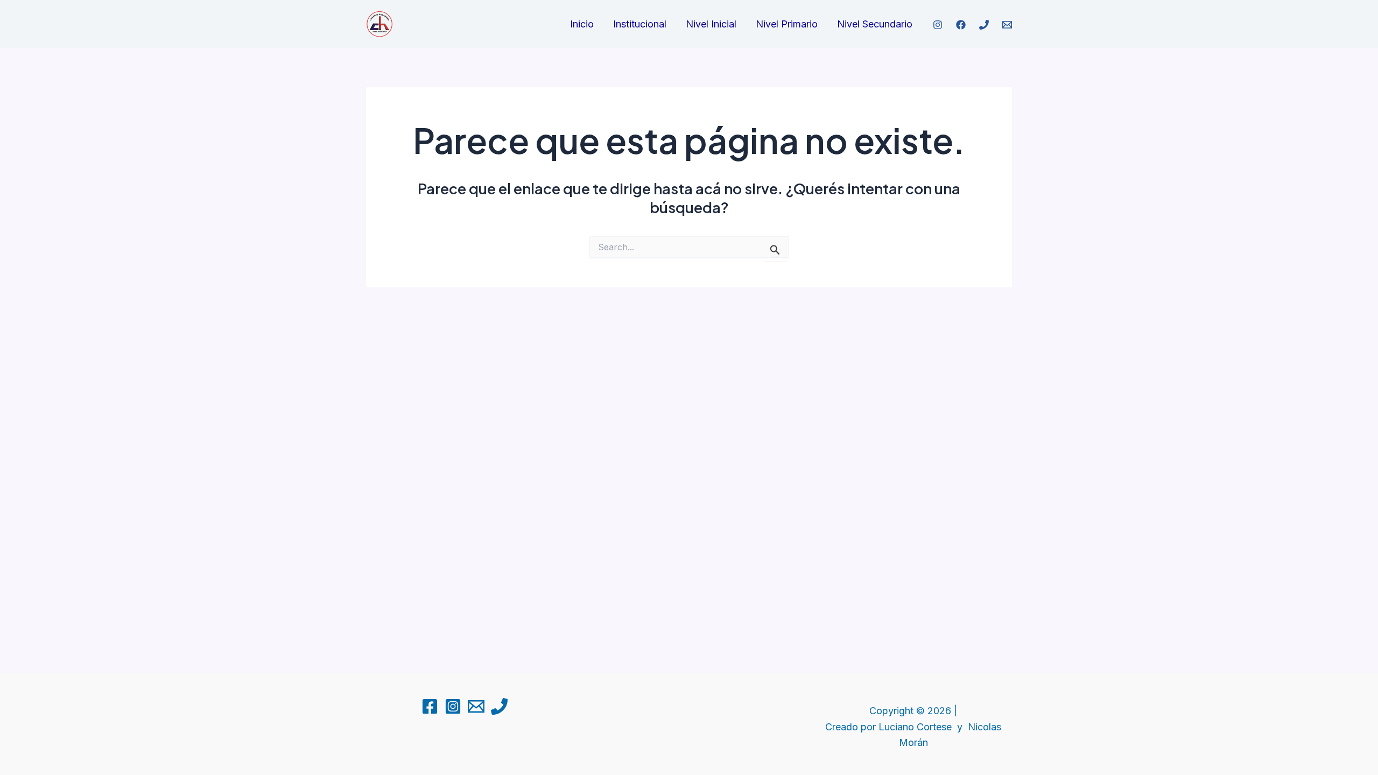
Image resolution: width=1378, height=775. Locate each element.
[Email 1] (476, 706)
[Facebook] (961, 25)
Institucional (639, 24)
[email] (1007, 25)
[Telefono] (984, 25)
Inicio (582, 24)
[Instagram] (453, 706)
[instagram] (938, 25)
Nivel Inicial (711, 24)
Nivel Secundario (874, 24)
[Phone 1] (499, 706)
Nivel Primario (787, 24)
